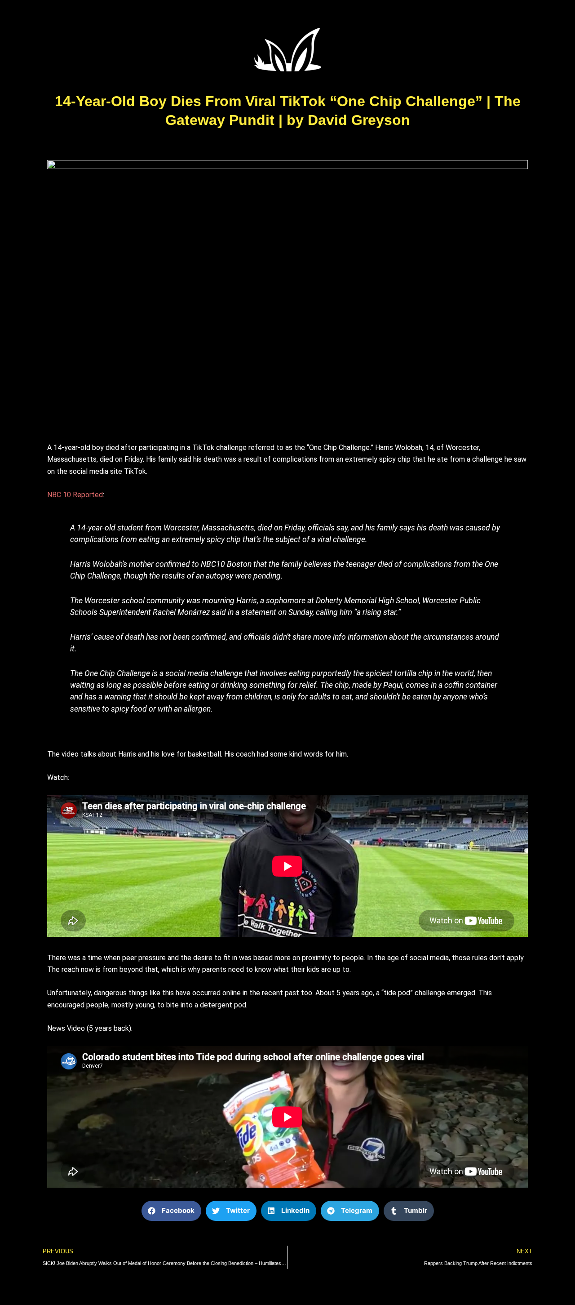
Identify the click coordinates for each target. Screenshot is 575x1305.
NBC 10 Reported (75, 494)
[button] (171, 1211)
